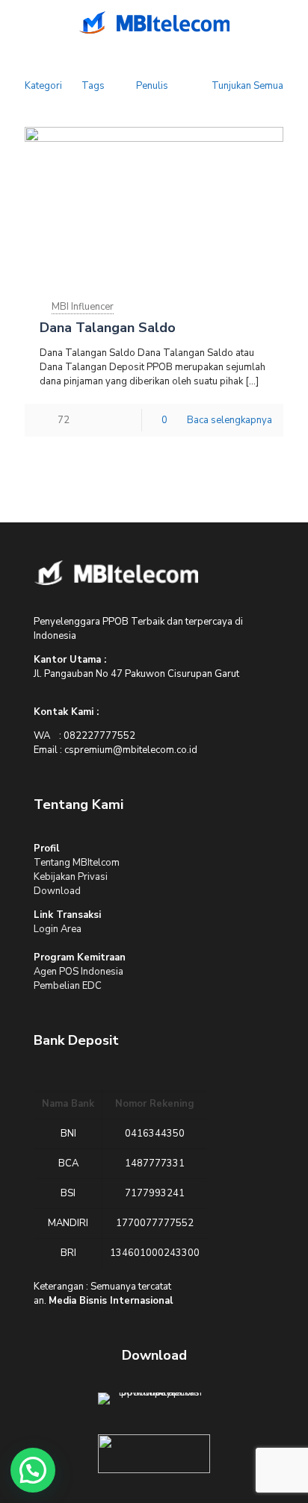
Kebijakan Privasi (71, 877)
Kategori (43, 86)
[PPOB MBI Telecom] (154, 22)
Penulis (152, 86)
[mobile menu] (20, 22)
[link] (116, 572)
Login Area (57, 929)
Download (57, 891)
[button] (32, 1470)
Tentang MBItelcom (77, 862)
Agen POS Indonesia (78, 971)
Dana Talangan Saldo (108, 328)
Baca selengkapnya (229, 420)
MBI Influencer (83, 306)
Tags (93, 86)
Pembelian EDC (68, 986)
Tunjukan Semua (247, 86)
